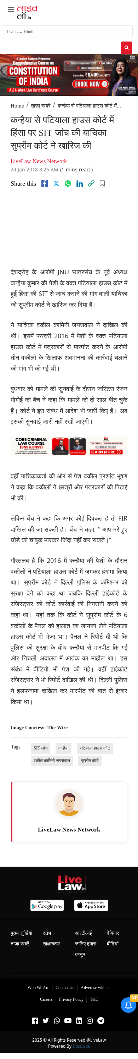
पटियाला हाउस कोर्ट (95, 748)
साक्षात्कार (51, 943)
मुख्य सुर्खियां (21, 933)
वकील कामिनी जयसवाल (52, 760)
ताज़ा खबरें (41, 106)
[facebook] (44, 183)
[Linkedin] (79, 183)
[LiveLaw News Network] (69, 803)
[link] (91, 183)
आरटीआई (83, 933)
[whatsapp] (68, 183)
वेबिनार (113, 933)
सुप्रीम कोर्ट (90, 760)
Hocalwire (81, 1046)
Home (17, 106)
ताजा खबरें (20, 943)
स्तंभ (47, 933)
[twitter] (56, 183)
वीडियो (113, 943)
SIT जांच (40, 748)
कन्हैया (63, 748)
